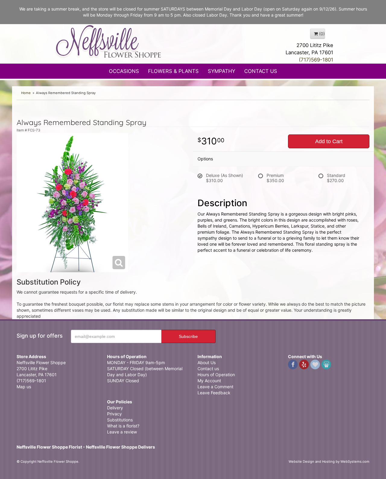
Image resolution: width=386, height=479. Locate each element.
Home (26, 93)
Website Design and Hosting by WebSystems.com (329, 461)
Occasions (124, 71)
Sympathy (221, 71)
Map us (24, 386)
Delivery (115, 407)
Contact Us (260, 71)
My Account (209, 380)
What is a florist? (123, 425)
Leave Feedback (214, 392)
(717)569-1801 (316, 60)
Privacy (114, 413)
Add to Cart (329, 141)
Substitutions (120, 419)
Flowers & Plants (173, 71)
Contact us (208, 368)
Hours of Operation (216, 374)
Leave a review (122, 431)
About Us (207, 362)
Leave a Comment (215, 386)
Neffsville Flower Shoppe (108, 41)
